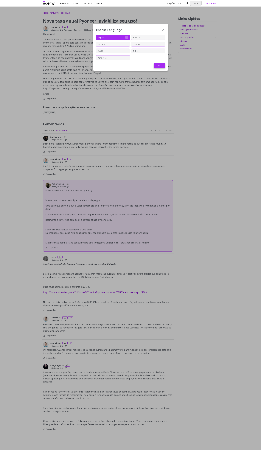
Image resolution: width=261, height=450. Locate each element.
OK (159, 65)
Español (136, 37)
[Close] (163, 30)
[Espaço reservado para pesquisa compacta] (187, 3)
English (100, 37)
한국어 (135, 51)
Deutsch (101, 44)
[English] (49, 3)
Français (136, 44)
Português (102, 57)
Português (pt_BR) (173, 3)
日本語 (100, 51)
